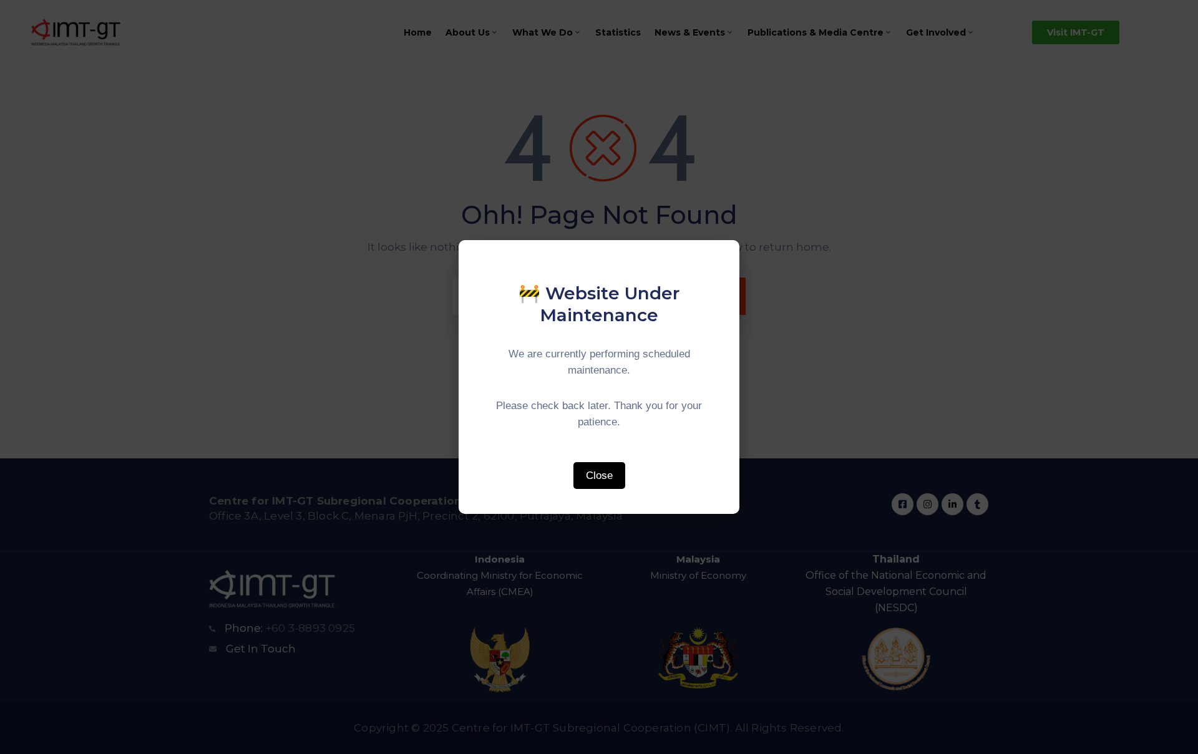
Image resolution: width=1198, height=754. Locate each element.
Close (599, 475)
